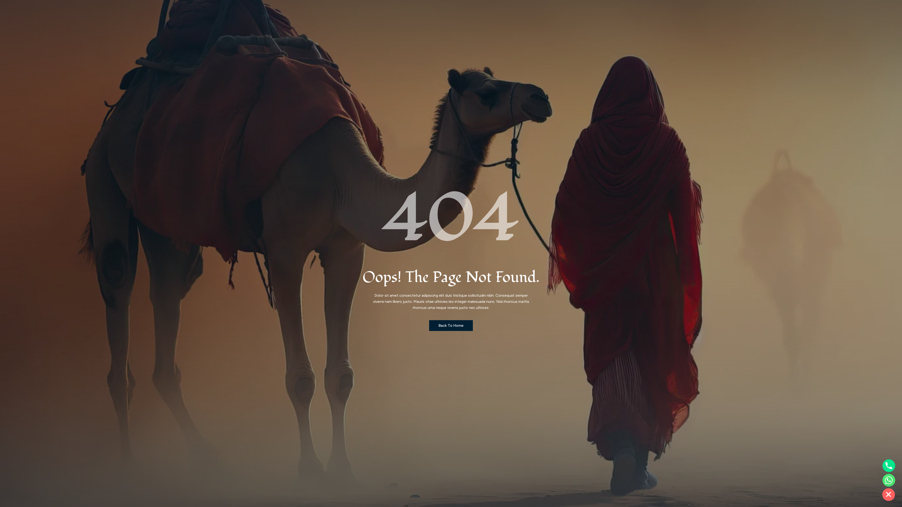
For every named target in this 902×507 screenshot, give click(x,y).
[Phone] (889, 465)
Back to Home (451, 325)
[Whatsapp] (889, 480)
